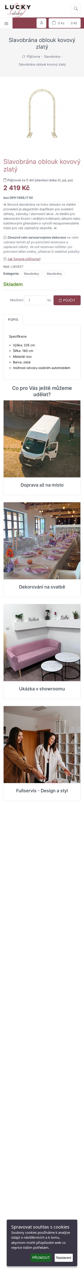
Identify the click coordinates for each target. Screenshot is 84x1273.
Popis (13, 319)
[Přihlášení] (41, 23)
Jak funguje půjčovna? (24, 259)
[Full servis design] (42, 744)
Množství (16, 300)
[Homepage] (23, 56)
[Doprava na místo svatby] (42, 439)
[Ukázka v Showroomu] (42, 642)
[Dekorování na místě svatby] (42, 540)
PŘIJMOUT (41, 1258)
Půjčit (68, 300)
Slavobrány (31, 273)
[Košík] (64, 23)
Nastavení (63, 1258)
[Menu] (6, 23)
